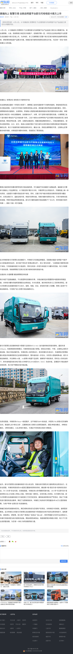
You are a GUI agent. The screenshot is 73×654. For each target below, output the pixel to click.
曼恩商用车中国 (50, 632)
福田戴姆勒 (62, 620)
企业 (14, 8)
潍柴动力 (61, 624)
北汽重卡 (61, 640)
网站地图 (19, 632)
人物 (41, 8)
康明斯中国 (62, 636)
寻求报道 (51, 2)
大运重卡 (34, 640)
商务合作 (2, 628)
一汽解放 (34, 624)
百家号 (24, 620)
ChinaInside (53, 8)
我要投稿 (2, 632)
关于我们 (2, 620)
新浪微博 (12, 632)
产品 (20, 8)
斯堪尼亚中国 (36, 632)
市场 (10, 8)
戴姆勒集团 (62, 628)
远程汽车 (48, 640)
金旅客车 (34, 620)
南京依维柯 (35, 636)
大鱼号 (18, 620)
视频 (45, 8)
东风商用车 (49, 624)
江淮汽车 (48, 628)
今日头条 (12, 620)
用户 (31, 8)
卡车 (8, 536)
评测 (24, 8)
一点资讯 (17, 628)
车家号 (12, 624)
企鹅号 (12, 628)
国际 (35, 8)
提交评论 (63, 561)
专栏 (37, 2)
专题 (42, 2)
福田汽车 (48, 636)
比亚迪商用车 (63, 632)
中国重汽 (34, 628)
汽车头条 (17, 624)
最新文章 (2, 8)
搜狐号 (24, 624)
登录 (62, 546)
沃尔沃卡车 (49, 620)
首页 (32, 2)
